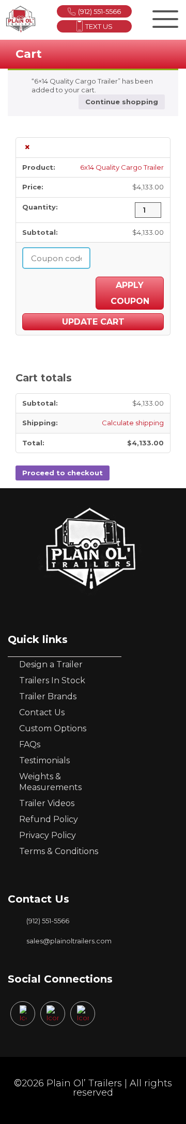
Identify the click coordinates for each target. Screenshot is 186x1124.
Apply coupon (130, 293)
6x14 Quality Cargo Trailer (122, 167)
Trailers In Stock (52, 680)
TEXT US (99, 26)
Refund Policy (48, 819)
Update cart (93, 322)
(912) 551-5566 (99, 11)
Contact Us (42, 712)
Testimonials (44, 760)
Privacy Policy (47, 835)
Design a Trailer (51, 664)
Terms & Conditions (58, 851)
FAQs (29, 744)
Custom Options (52, 728)
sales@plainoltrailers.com (69, 941)
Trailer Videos (46, 803)
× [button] (27, 147)
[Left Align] (164, 17)
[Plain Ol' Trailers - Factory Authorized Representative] (20, 19)
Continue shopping (121, 102)
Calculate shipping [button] (133, 423)
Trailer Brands (47, 696)
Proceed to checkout (62, 473)
